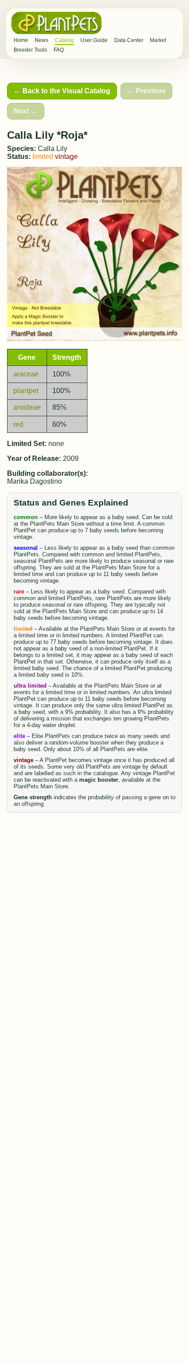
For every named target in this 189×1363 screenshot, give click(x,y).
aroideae (27, 407)
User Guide (94, 40)
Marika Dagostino (34, 481)
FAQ (59, 50)
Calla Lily (52, 148)
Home (21, 40)
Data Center (128, 40)
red (18, 424)
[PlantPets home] (56, 23)
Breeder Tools (30, 50)
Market (158, 40)
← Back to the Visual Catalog (62, 91)
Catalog (64, 40)
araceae (26, 374)
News (41, 40)
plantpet (25, 390)
